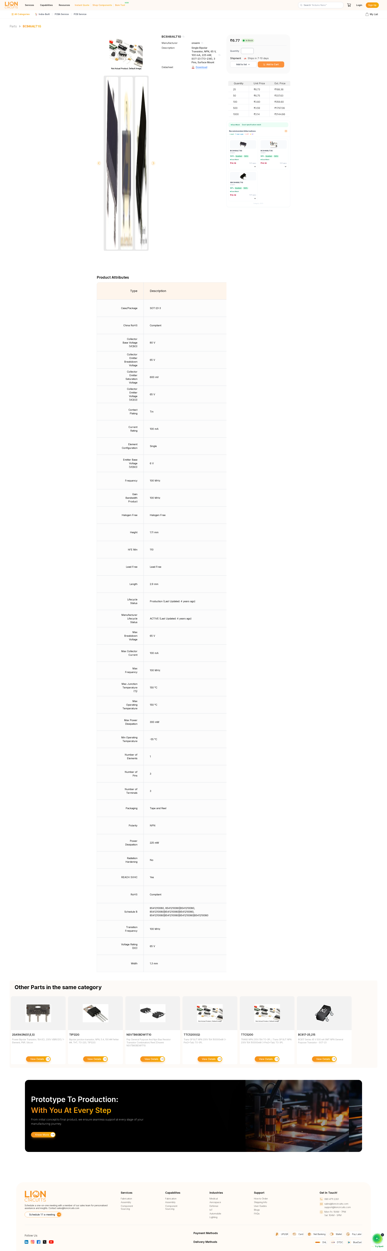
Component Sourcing (127, 1207)
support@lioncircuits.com (337, 1207)
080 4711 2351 (331, 1199)
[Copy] (183, 37)
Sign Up (372, 5)
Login (359, 5)
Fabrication (126, 1198)
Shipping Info (260, 1202)
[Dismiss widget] (382, 1234)
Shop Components (102, 5)
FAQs (257, 1213)
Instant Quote (82, 5)
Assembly (126, 1202)
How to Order (261, 1198)
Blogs (257, 1209)
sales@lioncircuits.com (68, 1208)
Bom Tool (120, 5)
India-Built (44, 14)
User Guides (260, 1206)
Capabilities (46, 5)
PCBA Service (62, 14)
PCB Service (80, 14)
